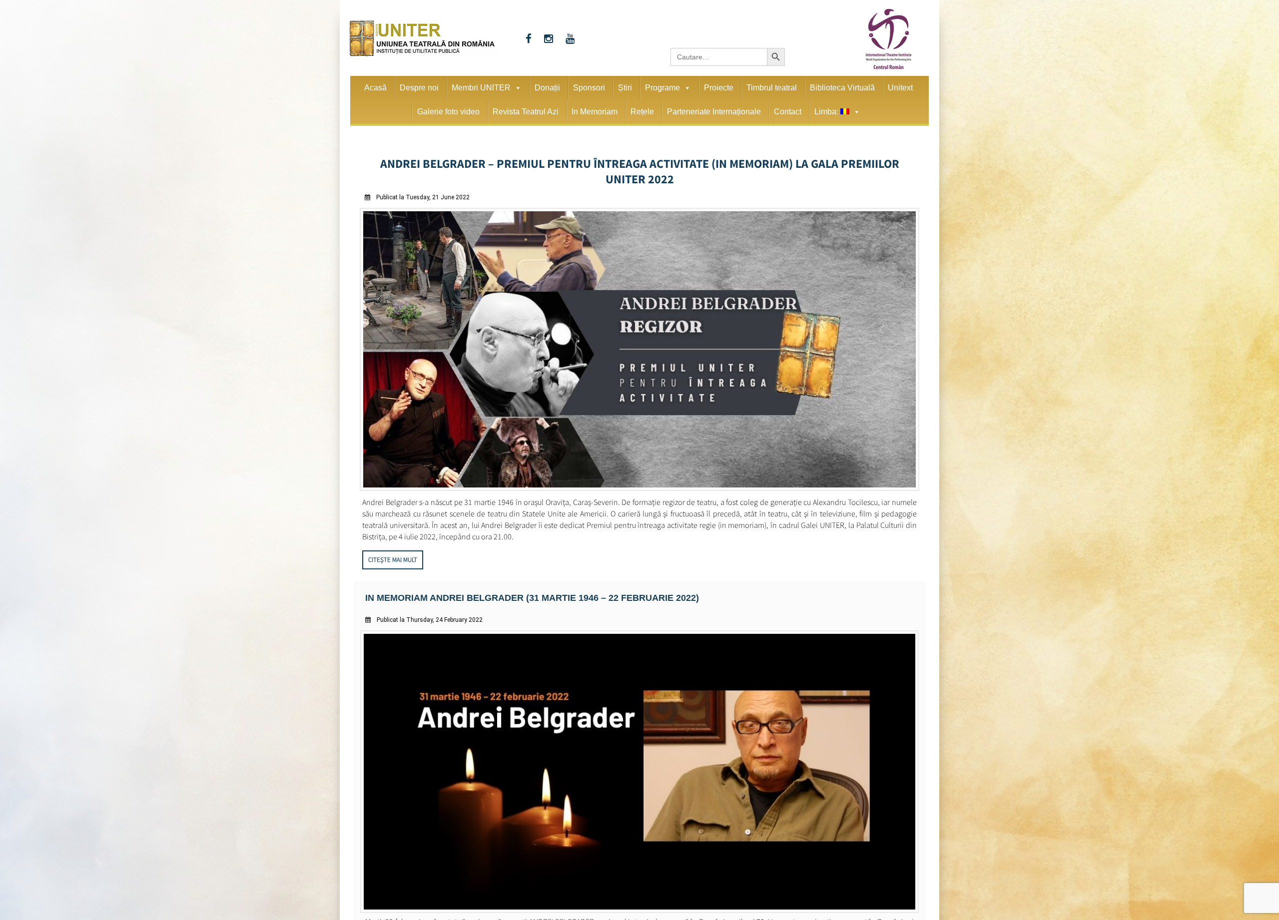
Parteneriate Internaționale (714, 111)
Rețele (642, 111)
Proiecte (718, 87)
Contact (787, 111)
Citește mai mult (392, 541)
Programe (662, 87)
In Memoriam (595, 111)
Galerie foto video (448, 111)
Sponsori (589, 87)
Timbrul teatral (771, 87)
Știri (625, 87)
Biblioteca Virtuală (842, 87)
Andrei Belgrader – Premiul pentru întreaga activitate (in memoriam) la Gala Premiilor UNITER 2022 (639, 162)
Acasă (375, 87)
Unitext (900, 87)
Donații (547, 87)
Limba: (827, 111)
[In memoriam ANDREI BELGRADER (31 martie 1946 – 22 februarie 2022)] (639, 890)
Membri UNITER (481, 87)
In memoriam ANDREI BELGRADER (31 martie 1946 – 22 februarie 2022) (514, 578)
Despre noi (419, 87)
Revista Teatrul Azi (526, 111)
